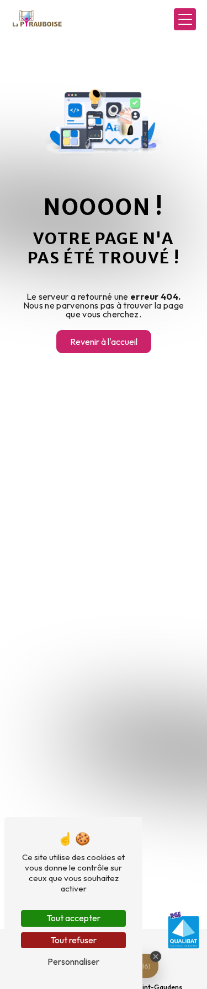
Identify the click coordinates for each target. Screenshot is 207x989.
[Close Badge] (155, 956)
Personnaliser (73, 961)
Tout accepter (73, 917)
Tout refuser (73, 939)
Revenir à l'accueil (103, 341)
